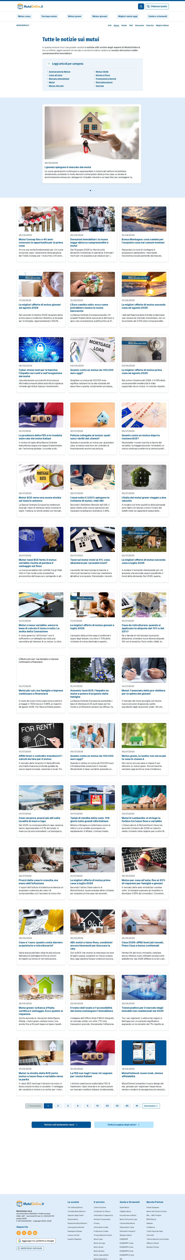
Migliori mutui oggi (127, 16)
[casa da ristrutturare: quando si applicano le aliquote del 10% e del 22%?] (144, 604)
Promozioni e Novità (106, 79)
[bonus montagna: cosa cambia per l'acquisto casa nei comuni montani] (144, 219)
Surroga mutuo (49, 16)
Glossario (139, 25)
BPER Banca (151, 1219)
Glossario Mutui (126, 1235)
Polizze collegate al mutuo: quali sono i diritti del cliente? (90, 437)
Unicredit (150, 1235)
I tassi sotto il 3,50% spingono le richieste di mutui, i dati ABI (89, 499)
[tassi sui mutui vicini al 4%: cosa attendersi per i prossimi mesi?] (92, 539)
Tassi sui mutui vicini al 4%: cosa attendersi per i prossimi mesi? (90, 561)
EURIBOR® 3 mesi (126, 1247)
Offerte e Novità (153, 1243)
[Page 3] (94, 190)
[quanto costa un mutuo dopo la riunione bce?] (144, 414)
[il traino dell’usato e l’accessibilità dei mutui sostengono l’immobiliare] (92, 987)
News (116, 25)
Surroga (100, 86)
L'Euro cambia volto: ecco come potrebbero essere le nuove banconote (89, 307)
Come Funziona (100, 1207)
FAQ (131, 25)
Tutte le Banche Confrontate (158, 1239)
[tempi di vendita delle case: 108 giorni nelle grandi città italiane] (92, 797)
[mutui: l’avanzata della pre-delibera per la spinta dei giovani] (144, 670)
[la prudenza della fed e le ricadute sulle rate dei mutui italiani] (41, 414)
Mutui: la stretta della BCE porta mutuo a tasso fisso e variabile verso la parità (41, 1076)
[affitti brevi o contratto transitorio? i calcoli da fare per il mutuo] (41, 735)
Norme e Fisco (103, 75)
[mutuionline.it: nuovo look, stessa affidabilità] (144, 1052)
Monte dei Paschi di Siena (157, 1211)
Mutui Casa (98, 1239)
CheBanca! (151, 1227)
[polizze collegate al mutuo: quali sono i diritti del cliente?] (92, 414)
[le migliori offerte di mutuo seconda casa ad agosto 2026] (144, 284)
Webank (150, 1223)
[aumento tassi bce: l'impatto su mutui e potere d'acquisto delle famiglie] (92, 670)
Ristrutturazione (104, 82)
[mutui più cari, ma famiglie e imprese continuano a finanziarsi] (41, 670)
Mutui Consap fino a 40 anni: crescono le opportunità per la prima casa (41, 242)
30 (117, 1105)
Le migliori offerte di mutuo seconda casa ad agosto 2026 (143, 306)
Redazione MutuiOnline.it (77, 1223)
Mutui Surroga (99, 1243)
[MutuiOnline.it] (30, 1204)
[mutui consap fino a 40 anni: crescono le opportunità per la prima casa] (41, 219)
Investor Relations (74, 1239)
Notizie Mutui (73, 1219)
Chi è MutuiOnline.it (75, 1207)
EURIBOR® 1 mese (126, 1243)
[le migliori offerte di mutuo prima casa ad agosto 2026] (144, 349)
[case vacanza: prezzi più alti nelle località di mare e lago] (41, 797)
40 (127, 1105)
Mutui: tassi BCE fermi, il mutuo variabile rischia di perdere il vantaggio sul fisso (37, 563)
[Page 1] (90, 190)
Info (110, 25)
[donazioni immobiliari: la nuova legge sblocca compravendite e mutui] (92, 219)
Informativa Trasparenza (103, 1215)
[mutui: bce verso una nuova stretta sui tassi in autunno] (41, 477)
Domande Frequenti (127, 1231)
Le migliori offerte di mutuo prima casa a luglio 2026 (90, 882)
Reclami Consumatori (102, 1219)
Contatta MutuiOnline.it (77, 1211)
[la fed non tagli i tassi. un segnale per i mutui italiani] (92, 1052)
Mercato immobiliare (59, 79)
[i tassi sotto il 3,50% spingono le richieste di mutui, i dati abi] (92, 477)
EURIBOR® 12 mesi (127, 1255)
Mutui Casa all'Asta (101, 1255)
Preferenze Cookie (101, 1231)
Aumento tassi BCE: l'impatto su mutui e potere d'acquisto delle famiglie (89, 693)
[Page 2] (92, 190)
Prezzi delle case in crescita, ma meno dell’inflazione (38, 882)
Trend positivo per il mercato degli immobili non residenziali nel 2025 (143, 1009)
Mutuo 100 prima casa (128, 1219)
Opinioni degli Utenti (76, 1215)
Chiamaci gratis (159, 6)
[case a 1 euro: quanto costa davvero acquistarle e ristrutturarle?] (41, 922)
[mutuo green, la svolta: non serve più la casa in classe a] (144, 735)
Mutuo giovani (99, 16)
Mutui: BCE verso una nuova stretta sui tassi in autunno (40, 499)
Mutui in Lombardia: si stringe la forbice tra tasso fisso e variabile (142, 819)
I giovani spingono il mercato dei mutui (68, 167)
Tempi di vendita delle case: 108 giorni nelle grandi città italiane (89, 819)
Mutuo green (74, 16)
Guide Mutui (124, 1207)
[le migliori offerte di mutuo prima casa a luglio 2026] (92, 859)
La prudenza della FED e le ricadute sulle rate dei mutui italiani (40, 437)
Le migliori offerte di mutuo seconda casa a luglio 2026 (143, 561)
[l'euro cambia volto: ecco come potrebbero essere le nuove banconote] (92, 284)
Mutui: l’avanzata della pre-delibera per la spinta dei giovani (143, 692)
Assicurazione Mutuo (59, 71)
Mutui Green (98, 1247)
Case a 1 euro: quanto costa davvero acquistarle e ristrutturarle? (41, 944)
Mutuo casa (24, 16)
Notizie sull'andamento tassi (59, 1124)
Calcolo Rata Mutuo (127, 1223)
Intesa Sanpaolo (153, 1207)
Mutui (52, 82)
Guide (124, 25)
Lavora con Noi (73, 1235)
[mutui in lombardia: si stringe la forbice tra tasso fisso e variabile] (144, 797)
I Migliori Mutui (125, 1211)
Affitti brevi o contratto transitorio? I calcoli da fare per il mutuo (40, 757)
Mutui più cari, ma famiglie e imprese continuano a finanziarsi (41, 692)
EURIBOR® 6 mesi (126, 1251)
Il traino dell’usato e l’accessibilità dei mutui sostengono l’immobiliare (91, 1009)
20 (107, 1105)
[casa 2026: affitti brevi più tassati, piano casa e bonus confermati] (144, 922)
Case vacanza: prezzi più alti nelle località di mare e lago (39, 819)
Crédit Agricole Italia (155, 1231)
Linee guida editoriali (76, 1227)
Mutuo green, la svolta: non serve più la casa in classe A (144, 757)
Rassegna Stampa (75, 1231)
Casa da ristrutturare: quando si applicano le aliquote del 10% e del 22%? (143, 628)
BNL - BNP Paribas (154, 1215)
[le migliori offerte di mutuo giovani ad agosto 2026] (41, 284)
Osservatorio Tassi (127, 1227)
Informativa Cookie (101, 1227)
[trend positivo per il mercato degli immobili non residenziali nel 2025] (144, 987)
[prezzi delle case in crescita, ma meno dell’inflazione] (41, 859)
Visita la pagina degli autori (121, 1124)
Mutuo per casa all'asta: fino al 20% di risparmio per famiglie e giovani (143, 882)
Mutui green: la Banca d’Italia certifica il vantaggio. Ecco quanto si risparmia (41, 1011)
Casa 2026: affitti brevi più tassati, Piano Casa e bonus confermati (143, 944)
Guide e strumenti (157, 16)
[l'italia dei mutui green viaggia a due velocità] (144, 477)
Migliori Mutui (162, 25)
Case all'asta (55, 75)
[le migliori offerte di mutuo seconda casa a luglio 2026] (144, 539)
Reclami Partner (153, 1247)
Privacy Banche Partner (103, 1235)
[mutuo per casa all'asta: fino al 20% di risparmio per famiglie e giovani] (144, 859)
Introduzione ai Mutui (128, 1215)
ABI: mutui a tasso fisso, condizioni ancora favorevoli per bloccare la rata (91, 945)
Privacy (97, 1223)
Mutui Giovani (99, 1251)
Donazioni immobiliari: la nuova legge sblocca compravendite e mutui (89, 242)
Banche (150, 25)
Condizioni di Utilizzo (102, 1211)
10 (97, 1105)
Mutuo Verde (102, 71)
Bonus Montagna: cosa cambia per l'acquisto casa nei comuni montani (143, 241)
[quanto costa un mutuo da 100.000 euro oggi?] (92, 349)
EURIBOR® (124, 1239)
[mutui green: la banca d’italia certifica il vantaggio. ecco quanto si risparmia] (41, 987)
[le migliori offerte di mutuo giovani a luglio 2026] (92, 604)
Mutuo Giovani (56, 86)
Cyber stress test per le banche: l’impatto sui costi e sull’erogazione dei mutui (40, 373)
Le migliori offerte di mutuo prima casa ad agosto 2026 (142, 371)
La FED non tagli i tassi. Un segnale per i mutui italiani (91, 1075)
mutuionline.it (22, 25)
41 (137, 1105)
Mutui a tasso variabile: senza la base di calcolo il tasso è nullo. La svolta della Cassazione (39, 628)
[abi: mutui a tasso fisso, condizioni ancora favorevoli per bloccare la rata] (92, 922)
